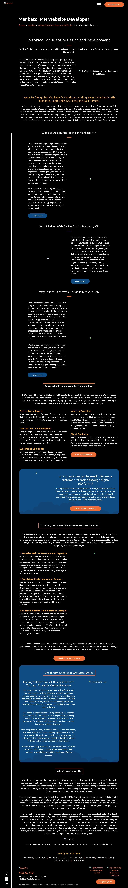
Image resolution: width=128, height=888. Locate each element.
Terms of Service (72, 884)
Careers (34, 884)
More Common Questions (85, 509)
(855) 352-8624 (26, 873)
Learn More (37, 216)
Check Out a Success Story (69, 658)
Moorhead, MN (102, 858)
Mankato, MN (53, 858)
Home (23, 25)
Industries (54, 884)
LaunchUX (26, 884)
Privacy (62, 884)
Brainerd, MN (28, 858)
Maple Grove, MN (65, 860)
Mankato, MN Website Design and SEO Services (55, 25)
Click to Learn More (83, 455)
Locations (31, 25)
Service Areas (44, 884)
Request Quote (114, 4)
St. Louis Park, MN (66, 858)
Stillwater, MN (78, 858)
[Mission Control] (9, 4)
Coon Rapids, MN (41, 858)
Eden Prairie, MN (78, 860)
